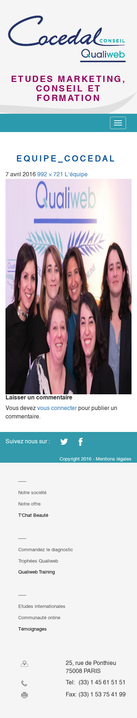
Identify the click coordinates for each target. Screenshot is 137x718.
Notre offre (29, 504)
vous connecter (57, 408)
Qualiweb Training (36, 572)
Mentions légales (114, 459)
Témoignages (32, 629)
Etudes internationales (41, 606)
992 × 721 (50, 174)
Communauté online (39, 617)
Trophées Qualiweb (38, 561)
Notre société (32, 492)
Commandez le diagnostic (45, 549)
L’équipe (76, 174)
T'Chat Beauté (33, 515)
